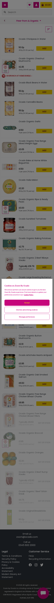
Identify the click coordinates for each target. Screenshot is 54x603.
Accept (27, 303)
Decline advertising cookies (27, 310)
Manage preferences (27, 317)
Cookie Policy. (28, 295)
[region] (27, 301)
